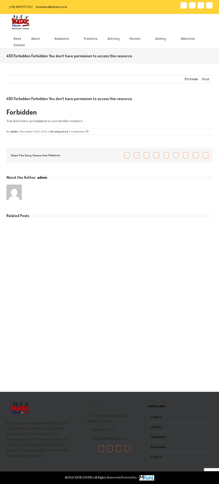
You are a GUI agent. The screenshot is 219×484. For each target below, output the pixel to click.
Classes (156, 417)
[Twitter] (110, 449)
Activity (156, 427)
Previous (191, 79)
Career (156, 457)
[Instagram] (127, 449)
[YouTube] (118, 449)
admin (14, 131)
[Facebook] (101, 449)
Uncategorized (59, 131)
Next (205, 79)
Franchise (158, 447)
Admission (158, 437)
